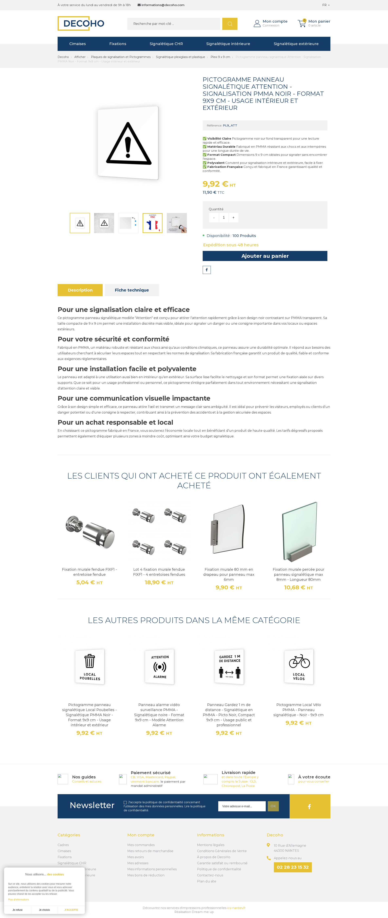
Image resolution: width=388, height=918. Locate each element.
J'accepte (71, 910)
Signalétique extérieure (296, 44)
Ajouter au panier (265, 256)
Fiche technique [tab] (132, 290)
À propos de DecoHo (213, 857)
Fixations (117, 44)
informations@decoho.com (163, 5)
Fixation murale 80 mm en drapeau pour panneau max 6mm (228, 574)
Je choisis (44, 910)
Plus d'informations (18, 899)
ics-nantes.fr (236, 908)
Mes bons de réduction (145, 875)
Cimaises (77, 44)
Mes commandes (141, 845)
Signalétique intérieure (228, 44)
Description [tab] (80, 290)
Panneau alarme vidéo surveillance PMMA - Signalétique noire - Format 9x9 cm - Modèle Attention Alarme (159, 715)
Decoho (63, 57)
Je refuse (18, 910)
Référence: (214, 125)
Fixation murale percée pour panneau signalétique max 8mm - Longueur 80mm (298, 574)
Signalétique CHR (166, 44)
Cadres (63, 845)
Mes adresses (137, 863)
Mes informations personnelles (152, 869)
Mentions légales (210, 845)
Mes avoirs (135, 857)
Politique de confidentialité (219, 869)
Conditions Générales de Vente (222, 851)
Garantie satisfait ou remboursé (222, 863)
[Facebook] (309, 806)
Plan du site (206, 881)
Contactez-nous (210, 875)
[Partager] (207, 270)
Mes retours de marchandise (150, 851)
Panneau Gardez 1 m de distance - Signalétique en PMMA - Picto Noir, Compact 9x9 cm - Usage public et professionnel (229, 715)
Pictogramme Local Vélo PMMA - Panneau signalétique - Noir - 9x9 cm (298, 710)
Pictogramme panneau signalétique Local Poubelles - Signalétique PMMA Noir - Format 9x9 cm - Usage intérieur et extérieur (89, 715)
